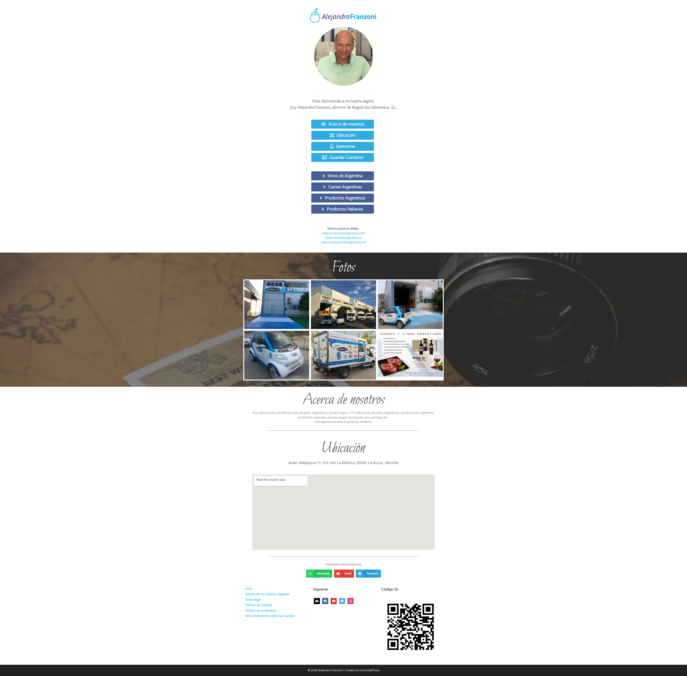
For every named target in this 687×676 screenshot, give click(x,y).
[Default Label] (317, 601)
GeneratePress (369, 670)
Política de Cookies (258, 605)
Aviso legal (252, 599)
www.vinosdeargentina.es (343, 238)
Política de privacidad (260, 610)
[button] (319, 574)
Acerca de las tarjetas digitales (267, 594)
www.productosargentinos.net (343, 233)
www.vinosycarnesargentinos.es (343, 242)
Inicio (248, 588)
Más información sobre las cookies (270, 616)
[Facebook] (325, 601)
